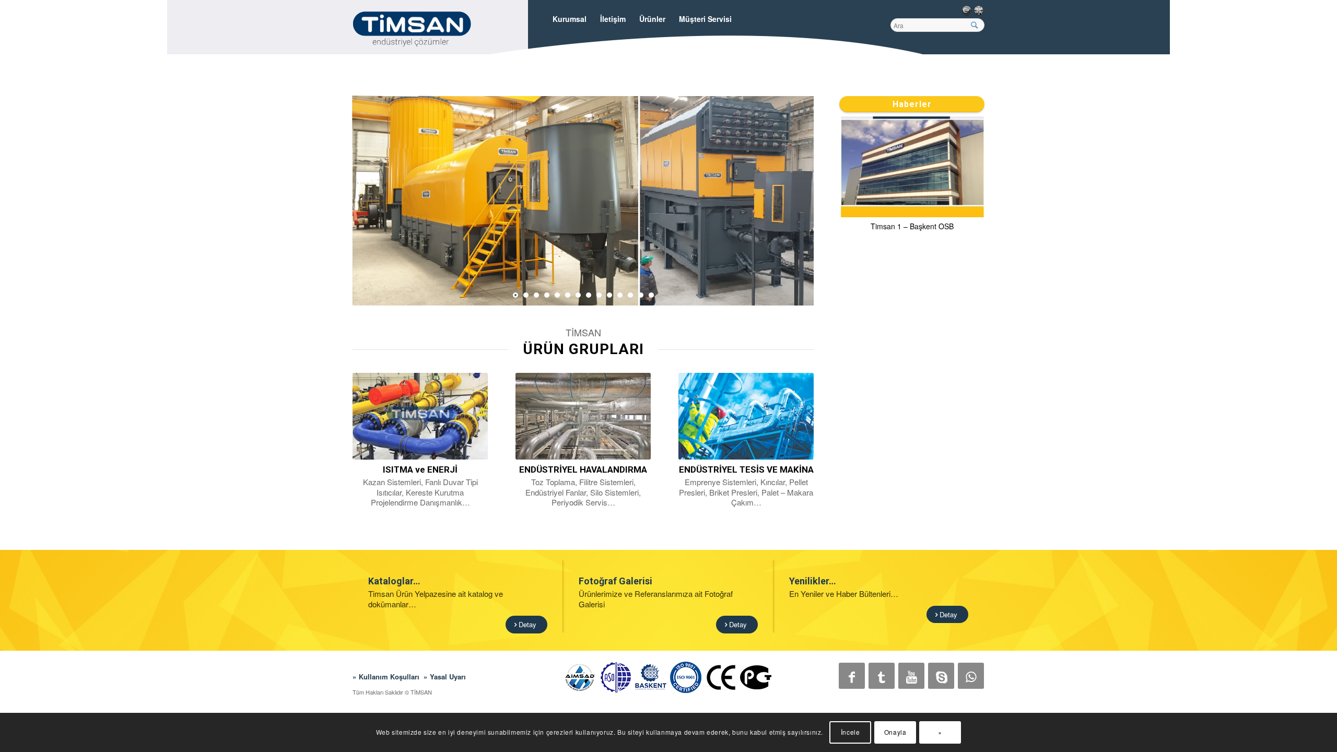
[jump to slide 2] (526, 295)
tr (966, 11)
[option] (911, 176)
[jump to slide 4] (547, 295)
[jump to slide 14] (651, 295)
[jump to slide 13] (641, 295)
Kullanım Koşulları (389, 677)
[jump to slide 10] (609, 295)
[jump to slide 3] (536, 295)
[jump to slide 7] (578, 295)
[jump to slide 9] (599, 295)
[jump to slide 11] (620, 295)
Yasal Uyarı (448, 677)
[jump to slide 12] (630, 295)
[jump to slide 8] (588, 295)
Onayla (895, 731)
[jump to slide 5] (557, 295)
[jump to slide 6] (567, 295)
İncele (850, 731)
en (978, 11)
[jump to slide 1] (515, 295)
